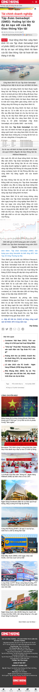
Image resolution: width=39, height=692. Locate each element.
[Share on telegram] (23, 329)
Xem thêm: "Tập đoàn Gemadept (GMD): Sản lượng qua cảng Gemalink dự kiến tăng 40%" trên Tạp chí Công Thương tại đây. (19, 253)
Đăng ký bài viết (19, 663)
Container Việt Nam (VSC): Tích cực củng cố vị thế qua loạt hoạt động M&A (20, 342)
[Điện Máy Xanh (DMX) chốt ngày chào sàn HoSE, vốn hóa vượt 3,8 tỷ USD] (19, 545)
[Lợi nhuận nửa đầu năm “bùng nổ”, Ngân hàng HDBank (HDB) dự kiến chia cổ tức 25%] (19, 464)
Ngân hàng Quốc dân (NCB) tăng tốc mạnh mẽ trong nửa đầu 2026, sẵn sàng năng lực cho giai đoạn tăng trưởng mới (19, 614)
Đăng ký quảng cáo (19, 665)
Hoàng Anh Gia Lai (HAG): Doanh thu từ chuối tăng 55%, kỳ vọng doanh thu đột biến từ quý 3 (20, 358)
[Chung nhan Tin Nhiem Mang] (19, 680)
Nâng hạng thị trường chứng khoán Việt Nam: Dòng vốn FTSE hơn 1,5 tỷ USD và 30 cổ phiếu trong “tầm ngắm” (18, 420)
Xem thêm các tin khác (27, 622)
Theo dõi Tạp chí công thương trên (12, 34)
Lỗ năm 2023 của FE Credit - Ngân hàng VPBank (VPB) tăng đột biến (20, 366)
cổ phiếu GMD (30, 384)
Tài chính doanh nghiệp (16, 13)
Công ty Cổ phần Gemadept (15, 387)
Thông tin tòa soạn (19, 660)
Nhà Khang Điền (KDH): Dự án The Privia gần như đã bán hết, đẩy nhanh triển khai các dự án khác (20, 373)
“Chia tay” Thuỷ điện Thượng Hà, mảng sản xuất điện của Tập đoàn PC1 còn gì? (20, 349)
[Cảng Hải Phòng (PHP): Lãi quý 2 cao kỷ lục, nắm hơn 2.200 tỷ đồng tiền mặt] (19, 518)
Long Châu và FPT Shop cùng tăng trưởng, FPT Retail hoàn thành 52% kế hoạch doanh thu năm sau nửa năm (19, 585)
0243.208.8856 (22, 671)
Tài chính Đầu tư (18, 384)
